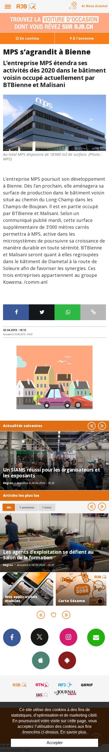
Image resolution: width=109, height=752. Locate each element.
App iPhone (41, 660)
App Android (67, 660)
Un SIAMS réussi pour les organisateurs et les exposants (51, 472)
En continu (29, 38)
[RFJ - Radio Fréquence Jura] (65, 684)
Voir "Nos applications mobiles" (28, 589)
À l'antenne (83, 38)
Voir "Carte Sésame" (81, 589)
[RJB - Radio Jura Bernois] (20, 684)
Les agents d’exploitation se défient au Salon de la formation (48, 555)
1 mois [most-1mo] (46, 507)
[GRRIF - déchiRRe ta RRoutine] (88, 684)
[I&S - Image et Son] (42, 694)
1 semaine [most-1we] (26, 507)
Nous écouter (97, 6)
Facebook (12, 637)
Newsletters (96, 637)
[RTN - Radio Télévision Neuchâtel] (42, 684)
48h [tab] (8, 507)
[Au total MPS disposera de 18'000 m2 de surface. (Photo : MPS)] (54, 123)
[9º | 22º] (73, 0)
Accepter (55, 743)
